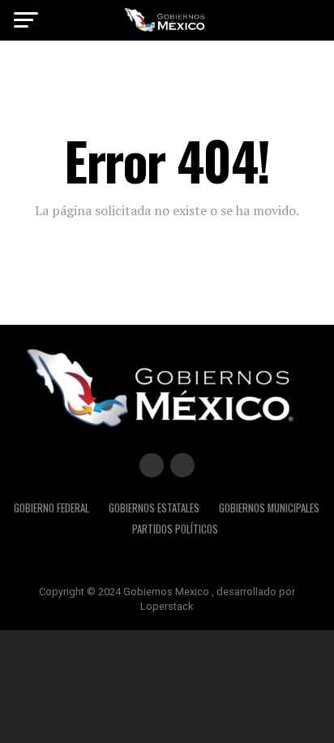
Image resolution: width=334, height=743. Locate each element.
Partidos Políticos (175, 529)
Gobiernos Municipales (269, 508)
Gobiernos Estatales (154, 508)
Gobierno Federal (51, 508)
